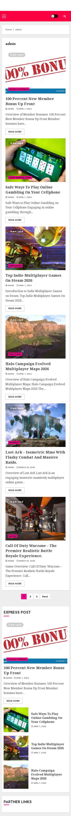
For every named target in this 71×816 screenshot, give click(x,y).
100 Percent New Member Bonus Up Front (29, 101)
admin (11, 109)
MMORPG (14, 442)
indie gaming (15, 265)
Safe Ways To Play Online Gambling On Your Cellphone (32, 190)
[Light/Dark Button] (54, 16)
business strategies (18, 89)
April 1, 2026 (25, 109)
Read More (14, 131)
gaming (12, 536)
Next (45, 596)
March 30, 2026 (27, 467)
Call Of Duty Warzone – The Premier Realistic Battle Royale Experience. (31, 550)
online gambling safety (20, 177)
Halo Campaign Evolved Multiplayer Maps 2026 (28, 366)
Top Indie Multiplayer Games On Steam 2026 (47, 746)
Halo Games (15, 354)
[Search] (64, 16)
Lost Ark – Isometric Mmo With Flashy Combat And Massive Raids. (35, 457)
